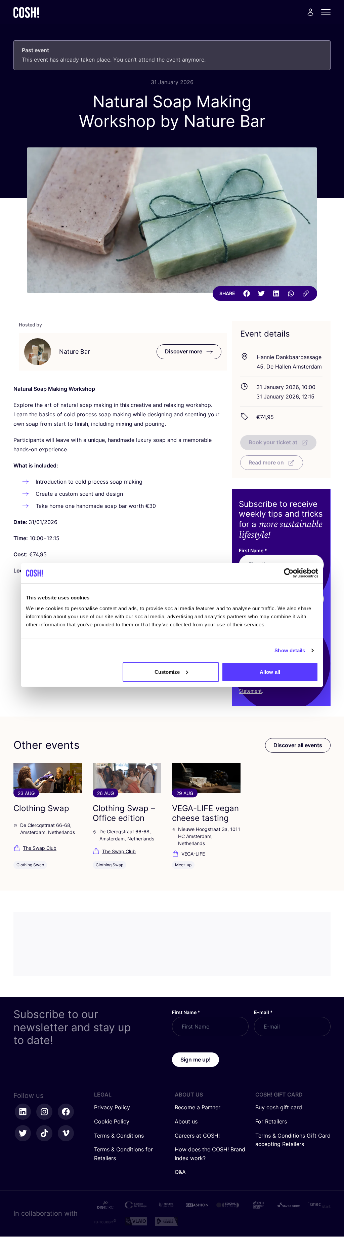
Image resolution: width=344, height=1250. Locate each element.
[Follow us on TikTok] (44, 1133)
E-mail (263, 1012)
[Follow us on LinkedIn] (23, 1112)
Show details (289, 650)
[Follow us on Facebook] (66, 1112)
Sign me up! (195, 1059)
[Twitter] (261, 293)
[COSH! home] (26, 12)
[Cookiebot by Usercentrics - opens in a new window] (288, 573)
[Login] (310, 12)
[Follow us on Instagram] (44, 1112)
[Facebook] (246, 293)
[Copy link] (305, 293)
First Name (253, 550)
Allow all (270, 671)
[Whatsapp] (291, 293)
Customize (167, 671)
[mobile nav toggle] (328, 12)
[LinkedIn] (276, 293)
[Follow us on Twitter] (23, 1133)
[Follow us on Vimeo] (66, 1133)
